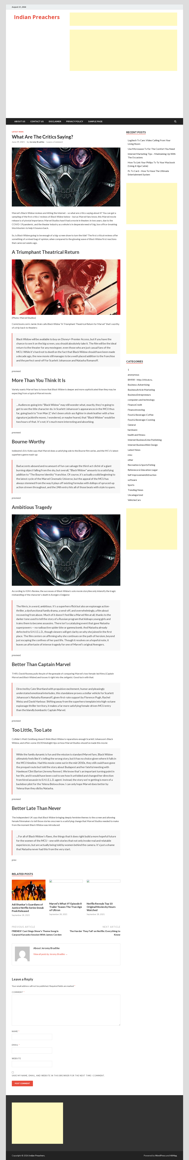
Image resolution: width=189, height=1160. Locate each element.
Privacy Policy (74, 121)
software (132, 479)
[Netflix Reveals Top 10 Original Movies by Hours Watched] (103, 881)
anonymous (133, 374)
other (130, 459)
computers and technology (141, 399)
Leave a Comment (55, 142)
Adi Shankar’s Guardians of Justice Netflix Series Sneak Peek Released (28, 908)
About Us (19, 121)
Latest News (17, 132)
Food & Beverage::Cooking (141, 419)
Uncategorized (135, 494)
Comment (18, 992)
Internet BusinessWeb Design (143, 444)
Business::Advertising (139, 384)
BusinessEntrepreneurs (139, 394)
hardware (132, 429)
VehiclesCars (134, 499)
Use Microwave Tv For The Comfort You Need (151, 148)
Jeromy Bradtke (37, 142)
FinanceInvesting (136, 409)
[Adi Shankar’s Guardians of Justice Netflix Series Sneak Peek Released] (28, 901)
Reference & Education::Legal (142, 469)
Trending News (135, 489)
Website (16, 1058)
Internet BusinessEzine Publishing (145, 439)
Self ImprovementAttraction (142, 474)
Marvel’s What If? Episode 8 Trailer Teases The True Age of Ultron (65, 907)
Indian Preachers (37, 17)
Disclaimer (55, 121)
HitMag (173, 1155)
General (132, 424)
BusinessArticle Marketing (141, 389)
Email (16, 1045)
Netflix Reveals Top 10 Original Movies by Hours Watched (101, 907)
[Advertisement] (123, 19)
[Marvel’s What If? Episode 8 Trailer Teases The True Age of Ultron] (66, 881)
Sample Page (95, 121)
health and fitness (136, 434)
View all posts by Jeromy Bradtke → (50, 954)
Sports (131, 484)
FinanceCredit (135, 404)
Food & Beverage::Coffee (140, 414)
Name (15, 1031)
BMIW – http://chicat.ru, (140, 379)
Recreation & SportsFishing (141, 464)
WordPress (160, 1155)
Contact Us (37, 121)
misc (130, 454)
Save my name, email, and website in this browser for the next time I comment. (58, 1075)
